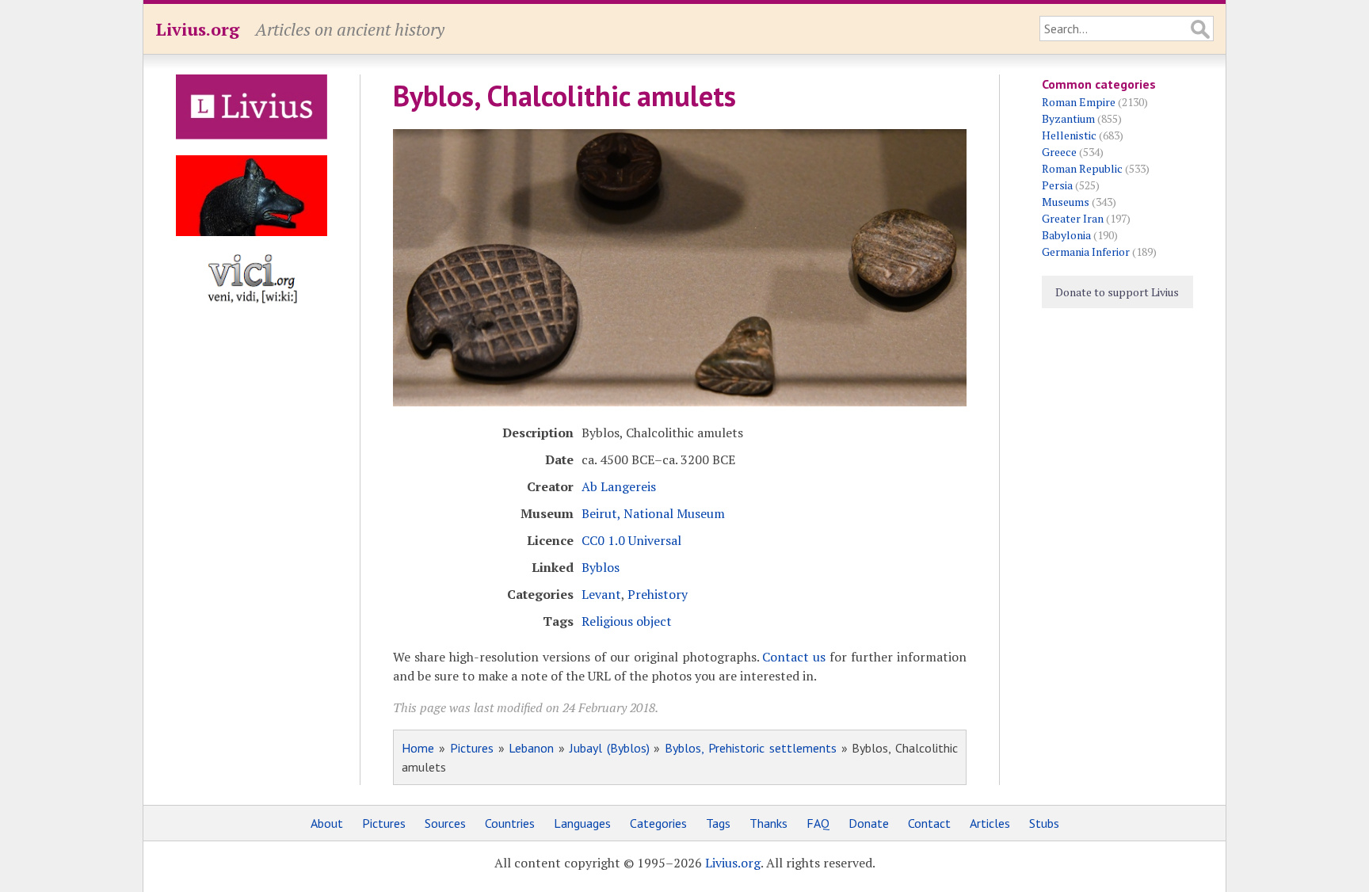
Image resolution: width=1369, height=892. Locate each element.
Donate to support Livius (1117, 291)
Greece (1059, 151)
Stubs (1044, 823)
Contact (929, 823)
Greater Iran (1073, 218)
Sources (445, 823)
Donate (868, 823)
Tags (718, 823)
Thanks (768, 823)
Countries (510, 823)
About (327, 823)
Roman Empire (1078, 101)
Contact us (794, 656)
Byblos (601, 567)
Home (418, 748)
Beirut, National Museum (653, 513)
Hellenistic (1069, 135)
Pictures (472, 748)
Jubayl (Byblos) (610, 748)
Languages (582, 823)
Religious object (627, 621)
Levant (601, 594)
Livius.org (197, 28)
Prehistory (657, 594)
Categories (658, 823)
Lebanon (531, 748)
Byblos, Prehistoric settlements (751, 748)
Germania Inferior (1086, 251)
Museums (1065, 201)
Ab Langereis (619, 486)
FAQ (818, 823)
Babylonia (1066, 234)
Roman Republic (1082, 168)
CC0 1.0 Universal (631, 540)
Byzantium (1068, 118)
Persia (1057, 185)
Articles (990, 823)
